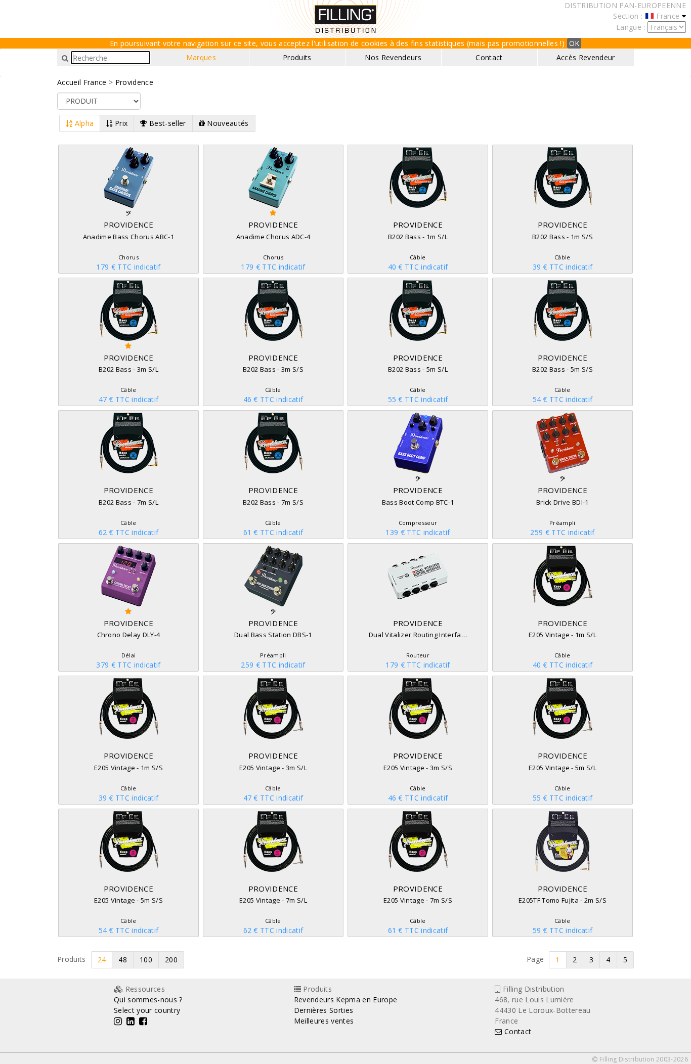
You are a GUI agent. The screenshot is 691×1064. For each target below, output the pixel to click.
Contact (489, 57)
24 (102, 959)
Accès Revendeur (585, 57)
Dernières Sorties (324, 1010)
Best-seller (166, 123)
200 (171, 959)
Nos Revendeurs (393, 57)
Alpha (83, 123)
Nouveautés (227, 123)
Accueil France (82, 82)
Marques (201, 57)
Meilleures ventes (324, 1021)
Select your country (147, 1010)
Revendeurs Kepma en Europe (346, 999)
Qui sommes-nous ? (148, 999)
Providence (134, 82)
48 (122, 959)
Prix (120, 123)
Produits (297, 57)
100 (146, 959)
